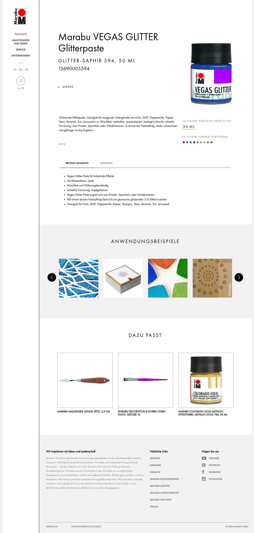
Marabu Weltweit (160, 499)
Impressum (52, 527)
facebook (215, 472)
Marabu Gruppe (160, 485)
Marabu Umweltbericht (164, 492)
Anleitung (106, 163)
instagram (215, 479)
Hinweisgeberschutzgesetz (86, 527)
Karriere (155, 465)
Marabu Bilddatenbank (164, 479)
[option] (78, 278)
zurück (68, 87)
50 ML (189, 127)
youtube (214, 458)
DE (15, 70)
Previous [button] (52, 277)
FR (26, 70)
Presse (154, 506)
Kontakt (155, 458)
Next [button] (238, 277)
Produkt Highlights (77, 163)
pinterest (214, 465)
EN (20, 70)
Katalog (155, 472)
